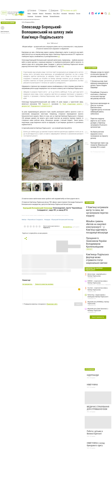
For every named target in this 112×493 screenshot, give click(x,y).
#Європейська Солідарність (35, 219)
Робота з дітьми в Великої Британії (95, 432)
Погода (78, 13)
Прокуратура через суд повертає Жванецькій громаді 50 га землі (99, 145)
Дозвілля (34, 13)
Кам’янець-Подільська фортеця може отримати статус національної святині (97, 258)
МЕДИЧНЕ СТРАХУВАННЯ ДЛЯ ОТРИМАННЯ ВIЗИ (98, 407)
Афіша (29, 13)
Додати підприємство (98, 317)
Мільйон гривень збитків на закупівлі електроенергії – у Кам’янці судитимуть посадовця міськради (97, 227)
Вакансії (41, 13)
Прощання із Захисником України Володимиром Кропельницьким (96, 242)
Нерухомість (48, 13)
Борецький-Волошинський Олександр (37, 208)
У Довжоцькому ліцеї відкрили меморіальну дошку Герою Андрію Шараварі (99, 84)
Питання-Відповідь (54, 16)
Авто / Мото (56, 13)
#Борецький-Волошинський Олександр (62, 219)
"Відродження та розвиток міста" (41, 106)
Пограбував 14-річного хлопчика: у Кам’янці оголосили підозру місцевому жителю (99, 95)
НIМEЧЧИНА (92, 384)
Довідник (54, 10)
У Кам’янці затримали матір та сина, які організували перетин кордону (97, 211)
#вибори (24, 219)
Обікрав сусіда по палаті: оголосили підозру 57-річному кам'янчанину (99, 74)
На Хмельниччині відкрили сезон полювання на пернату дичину (99, 135)
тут (59, 56)
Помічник (45, 16)
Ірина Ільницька (5, 31)
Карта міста (72, 13)
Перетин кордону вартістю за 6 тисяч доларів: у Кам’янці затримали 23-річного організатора (98, 122)
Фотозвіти (64, 13)
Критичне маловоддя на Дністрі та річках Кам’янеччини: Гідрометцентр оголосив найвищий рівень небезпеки (100, 108)
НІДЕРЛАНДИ (93, 375)
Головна (32, 10)
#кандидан (47, 219)
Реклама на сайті (70, 10)
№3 (63, 66)
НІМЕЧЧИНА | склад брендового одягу (96, 444)
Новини (43, 10)
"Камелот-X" (46, 104)
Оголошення (38, 16)
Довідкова (30, 16)
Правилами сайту (52, 304)
